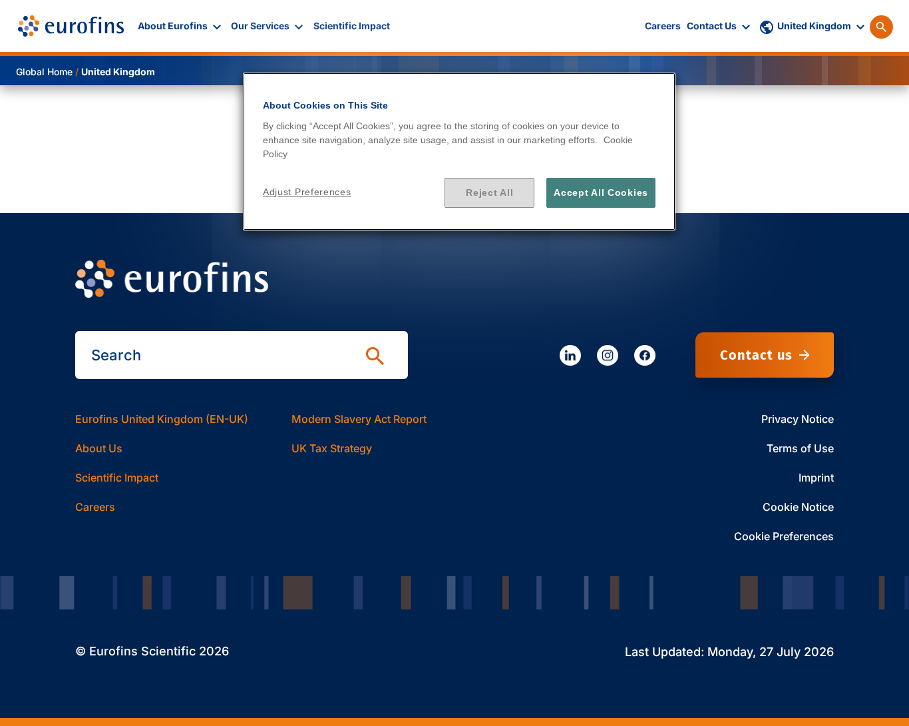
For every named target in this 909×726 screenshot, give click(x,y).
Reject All (489, 192)
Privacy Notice (797, 419)
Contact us (756, 355)
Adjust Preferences (307, 191)
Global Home (44, 71)
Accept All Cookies (601, 192)
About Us (98, 448)
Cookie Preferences (784, 536)
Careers (95, 507)
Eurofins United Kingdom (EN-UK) (161, 419)
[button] (181, 26)
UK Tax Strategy (331, 448)
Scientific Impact (116, 477)
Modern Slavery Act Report (359, 419)
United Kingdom (118, 71)
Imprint (816, 477)
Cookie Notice (798, 507)
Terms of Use (800, 448)
